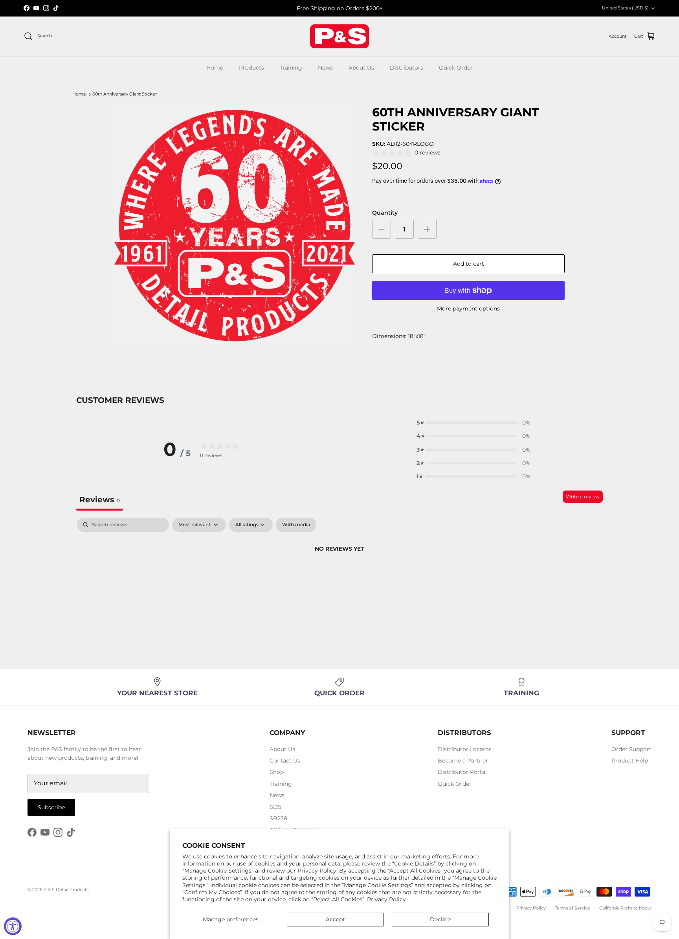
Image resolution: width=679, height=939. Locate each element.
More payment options (468, 308)
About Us (361, 67)
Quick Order (456, 67)
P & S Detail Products (66, 889)
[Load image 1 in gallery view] (234, 225)
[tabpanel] (339, 575)
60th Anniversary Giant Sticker (124, 94)
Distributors (406, 67)
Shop (277, 771)
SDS (275, 806)
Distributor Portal (462, 771)
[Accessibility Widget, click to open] (13, 926)
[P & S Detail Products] (339, 36)
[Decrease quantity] (381, 229)
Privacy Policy (386, 899)
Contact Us (285, 760)
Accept (335, 919)
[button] (473, 422)
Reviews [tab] (99, 499)
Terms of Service (572, 908)
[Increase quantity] (427, 229)
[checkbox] (296, 525)
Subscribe (51, 807)
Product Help (629, 760)
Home (214, 67)
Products (251, 67)
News (325, 67)
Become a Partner (463, 760)
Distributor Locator (464, 749)
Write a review (583, 497)
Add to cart (468, 263)
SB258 (278, 818)
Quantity (385, 212)
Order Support (631, 749)
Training (291, 67)
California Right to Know (625, 908)
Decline (440, 919)
